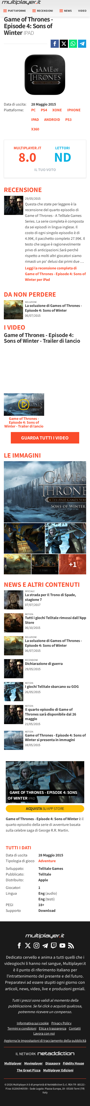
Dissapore (52, 1063)
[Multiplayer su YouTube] (62, 945)
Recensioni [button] (45, 10)
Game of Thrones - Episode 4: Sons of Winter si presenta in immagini (55, 737)
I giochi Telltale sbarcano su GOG (52, 686)
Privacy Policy (61, 1023)
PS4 (44, 109)
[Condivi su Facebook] (55, 44)
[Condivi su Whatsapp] (73, 44)
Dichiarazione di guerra (44, 663)
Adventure (47, 860)
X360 (35, 129)
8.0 (27, 157)
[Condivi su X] (64, 44)
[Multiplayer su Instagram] (36, 945)
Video (82, 10)
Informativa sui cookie (33, 1023)
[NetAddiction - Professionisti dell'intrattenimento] (56, 1054)
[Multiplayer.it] (21, 2)
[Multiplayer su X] (28, 945)
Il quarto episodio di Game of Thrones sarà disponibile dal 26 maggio (50, 714)
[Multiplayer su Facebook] (19, 945)
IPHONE (74, 109)
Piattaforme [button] (17, 10)
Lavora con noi (44, 1033)
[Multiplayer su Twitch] (54, 945)
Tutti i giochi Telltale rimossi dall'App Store (55, 620)
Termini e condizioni (21, 1028)
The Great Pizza (29, 1070)
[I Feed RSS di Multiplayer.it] (71, 945)
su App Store (45, 808)
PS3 (68, 119)
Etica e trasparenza (52, 1028)
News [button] (68, 10)
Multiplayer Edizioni (58, 1070)
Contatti (75, 1028)
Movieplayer (33, 1063)
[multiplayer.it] (44, 935)
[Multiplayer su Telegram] (45, 945)
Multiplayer (13, 1063)
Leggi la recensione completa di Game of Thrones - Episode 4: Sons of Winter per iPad (55, 274)
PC (33, 109)
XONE (57, 109)
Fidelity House (73, 1063)
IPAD (35, 119)
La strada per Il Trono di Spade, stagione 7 (50, 597)
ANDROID (52, 119)
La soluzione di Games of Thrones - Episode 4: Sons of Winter (53, 308)
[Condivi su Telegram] (82, 44)
